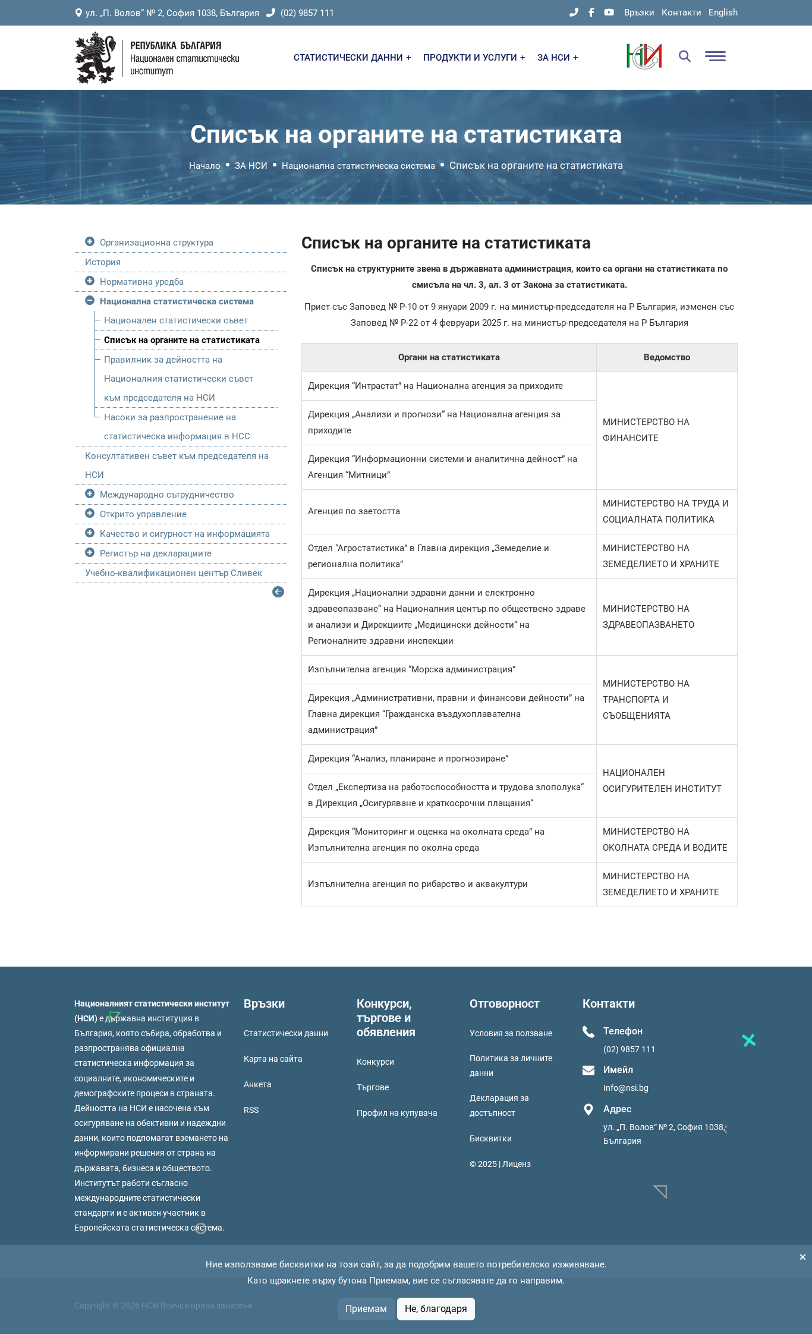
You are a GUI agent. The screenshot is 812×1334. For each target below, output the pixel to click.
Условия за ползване (511, 1033)
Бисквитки (491, 1138)
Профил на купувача (397, 1113)
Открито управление (143, 514)
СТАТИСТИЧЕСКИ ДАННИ (349, 57)
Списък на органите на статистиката (182, 340)
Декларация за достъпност (499, 1105)
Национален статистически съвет (176, 320)
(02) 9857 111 (306, 13)
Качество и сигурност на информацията (185, 533)
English (723, 12)
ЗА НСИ (554, 57)
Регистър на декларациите (156, 553)
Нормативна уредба (142, 281)
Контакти (681, 12)
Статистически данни (286, 1033)
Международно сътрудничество (167, 494)
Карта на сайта (273, 1059)
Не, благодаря (436, 1308)
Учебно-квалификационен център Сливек (173, 573)
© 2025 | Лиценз (500, 1164)
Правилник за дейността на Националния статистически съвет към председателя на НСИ (178, 378)
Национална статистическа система (358, 166)
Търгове (373, 1087)
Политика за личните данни (511, 1065)
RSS (251, 1110)
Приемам (366, 1308)
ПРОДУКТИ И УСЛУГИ (471, 57)
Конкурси (375, 1061)
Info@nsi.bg (626, 1088)
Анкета (258, 1084)
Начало (205, 166)
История (103, 262)
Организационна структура (156, 242)
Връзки (639, 12)
